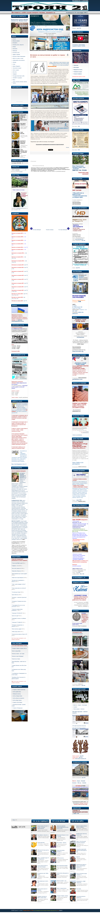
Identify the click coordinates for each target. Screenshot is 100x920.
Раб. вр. (79, 782)
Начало (14, 38)
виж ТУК (26, 271)
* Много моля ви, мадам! (16, 628)
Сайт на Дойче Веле (17, 691)
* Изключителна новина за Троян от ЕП (19, 634)
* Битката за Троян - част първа (18, 653)
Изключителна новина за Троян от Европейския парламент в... (81, 866)
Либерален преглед (17, 693)
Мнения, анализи (16, 40)
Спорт (14, 64)
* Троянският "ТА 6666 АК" (17, 622)
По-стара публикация (63, 229)
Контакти (74, 782)
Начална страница (49, 229)
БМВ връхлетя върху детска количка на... (23, 142)
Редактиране (45, 910)
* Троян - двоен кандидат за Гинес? (19, 584)
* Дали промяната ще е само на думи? (19, 573)
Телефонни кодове (78, 71)
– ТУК (78, 149)
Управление (49, 910)
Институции (76, 67)
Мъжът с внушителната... (62, 888)
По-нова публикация (37, 229)
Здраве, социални (16, 54)
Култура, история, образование (19, 56)
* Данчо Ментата (15, 594)
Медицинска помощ (78, 69)
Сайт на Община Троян (17, 696)
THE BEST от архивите (17, 77)
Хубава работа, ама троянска (19, 60)
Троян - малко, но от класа (18, 189)
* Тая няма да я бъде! (16, 592)
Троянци (14, 62)
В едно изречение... (22, 133)
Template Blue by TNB (28, 910)
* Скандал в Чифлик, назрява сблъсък (19, 648)
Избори (14, 46)
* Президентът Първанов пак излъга (19, 601)
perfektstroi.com (77, 379)
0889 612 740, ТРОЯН (79, 170)
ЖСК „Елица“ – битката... (62, 842)
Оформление (53, 910)
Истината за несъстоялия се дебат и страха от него (47, 56)
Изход (56, 910)
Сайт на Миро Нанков (17, 700)
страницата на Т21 (20, 208)
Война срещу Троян (16, 631)
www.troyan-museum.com (80, 758)
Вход (34, 910)
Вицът (14, 79)
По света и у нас (16, 52)
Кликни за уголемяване (77, 434)
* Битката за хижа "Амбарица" (17, 656)
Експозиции (84, 705)
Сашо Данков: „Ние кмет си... (23, 124)
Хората (79, 705)
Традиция (15, 73)
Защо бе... (78, 856)
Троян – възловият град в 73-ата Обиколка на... (23, 151)
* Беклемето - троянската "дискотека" (19, 597)
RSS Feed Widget (19, 101)
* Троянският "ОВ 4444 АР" (17, 613)
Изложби (83, 780)
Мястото (75, 705)
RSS (58, 910)
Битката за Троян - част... (62, 880)
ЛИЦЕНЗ (60, 910)
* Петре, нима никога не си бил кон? (19, 588)
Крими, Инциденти (16, 66)
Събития (75, 707)
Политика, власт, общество (18, 44)
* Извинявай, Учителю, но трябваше (19, 618)
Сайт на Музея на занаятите (18, 698)
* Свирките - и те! (15, 565)
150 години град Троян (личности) (79, 725)
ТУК (15, 258)
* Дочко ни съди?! (15, 615)
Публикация (37, 910)
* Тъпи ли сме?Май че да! (17, 563)
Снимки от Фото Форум (17, 702)
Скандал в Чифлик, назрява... (63, 895)
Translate (20, 171)
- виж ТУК (26, 264)
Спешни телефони (78, 73)
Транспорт (76, 65)
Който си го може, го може (18, 58)
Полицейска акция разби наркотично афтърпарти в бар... (81, 850)
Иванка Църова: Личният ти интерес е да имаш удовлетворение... (42, 827)
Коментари (41, 910)
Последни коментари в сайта (18, 75)
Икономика (15, 48)
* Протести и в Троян (16, 658)
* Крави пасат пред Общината (18, 577)
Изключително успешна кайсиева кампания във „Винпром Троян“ (19, 20)
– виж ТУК (78, 28)
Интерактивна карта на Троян (78, 76)
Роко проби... (78, 888)
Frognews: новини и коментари (19, 689)
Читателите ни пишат (17, 68)
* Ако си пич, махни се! (16, 568)
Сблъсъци (15, 50)
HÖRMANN (80, 337)
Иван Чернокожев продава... (62, 865)
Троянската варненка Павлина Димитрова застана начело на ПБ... (62, 827)
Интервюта (15, 42)
